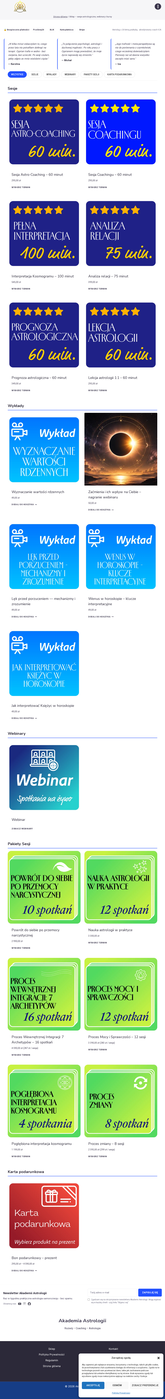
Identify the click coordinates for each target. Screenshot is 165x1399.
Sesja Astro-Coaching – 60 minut (37, 174)
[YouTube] (19, 1303)
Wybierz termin (21, 187)
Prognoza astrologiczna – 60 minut (39, 377)
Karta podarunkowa (119, 74)
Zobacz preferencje (145, 1385)
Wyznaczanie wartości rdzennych (38, 492)
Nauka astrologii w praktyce (110, 930)
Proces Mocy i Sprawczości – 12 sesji (117, 1037)
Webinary (70, 74)
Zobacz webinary (22, 828)
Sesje (34, 74)
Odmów (117, 1385)
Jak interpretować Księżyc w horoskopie (43, 705)
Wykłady (51, 74)
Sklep (51, 1348)
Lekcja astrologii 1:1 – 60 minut (112, 377)
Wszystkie (17, 74)
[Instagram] (24, 1303)
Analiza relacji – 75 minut (108, 276)
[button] (158, 1358)
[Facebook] (29, 1303)
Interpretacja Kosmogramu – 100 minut (43, 276)
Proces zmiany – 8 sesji (106, 1143)
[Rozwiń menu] (158, 6)
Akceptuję (93, 1385)
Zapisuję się (150, 1292)
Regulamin (51, 1360)
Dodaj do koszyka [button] (23, 504)
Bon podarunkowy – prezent (34, 1258)
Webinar (18, 819)
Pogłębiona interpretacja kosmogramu (42, 1143)
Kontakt (113, 1348)
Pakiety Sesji (91, 74)
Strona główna (52, 1366)
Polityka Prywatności (121, 1393)
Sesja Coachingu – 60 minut (110, 174)
